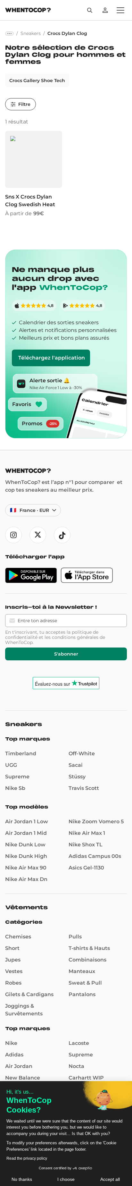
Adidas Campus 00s (95, 856)
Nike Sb (15, 788)
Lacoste (79, 1043)
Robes (13, 983)
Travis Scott (84, 788)
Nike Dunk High (26, 856)
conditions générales (75, 637)
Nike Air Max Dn (26, 879)
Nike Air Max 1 (87, 833)
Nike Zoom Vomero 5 (96, 821)
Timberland (20, 753)
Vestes (13, 971)
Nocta (76, 1066)
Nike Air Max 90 (25, 868)
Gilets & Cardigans (29, 994)
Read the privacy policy (26, 1158)
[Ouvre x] (37, 535)
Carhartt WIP (86, 1078)
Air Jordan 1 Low (26, 821)
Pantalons (82, 994)
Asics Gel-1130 (86, 868)
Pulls (75, 937)
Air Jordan (18, 1066)
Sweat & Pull (85, 983)
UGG (11, 765)
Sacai (76, 765)
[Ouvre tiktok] (62, 535)
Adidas (14, 1055)
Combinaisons (87, 960)
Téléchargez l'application (51, 358)
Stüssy (77, 777)
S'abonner (66, 654)
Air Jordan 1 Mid (26, 833)
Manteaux (82, 971)
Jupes (13, 960)
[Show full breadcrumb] (9, 33)
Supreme (17, 777)
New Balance (22, 1078)
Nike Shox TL (86, 845)
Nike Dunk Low (25, 845)
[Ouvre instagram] (13, 535)
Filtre (24, 104)
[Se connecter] (105, 10)
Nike (11, 1043)
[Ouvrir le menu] (120, 10)
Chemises (18, 937)
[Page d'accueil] (28, 11)
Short (12, 948)
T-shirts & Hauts (89, 948)
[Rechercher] (89, 10)
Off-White (82, 753)
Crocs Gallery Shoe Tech (37, 80)
